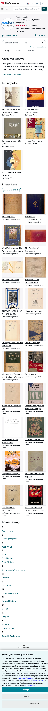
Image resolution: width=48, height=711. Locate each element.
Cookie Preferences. (25, 678)
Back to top (24, 647)
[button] (43, 42)
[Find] (44, 9)
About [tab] (18, 50)
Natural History (9, 601)
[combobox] (27, 9)
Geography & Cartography (14, 570)
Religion (5, 616)
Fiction (5, 554)
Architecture (7, 531)
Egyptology (7, 546)
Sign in (37, 4)
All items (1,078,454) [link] (11, 190)
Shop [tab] (7, 50)
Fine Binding (7, 558)
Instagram (6, 585)
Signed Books (8, 628)
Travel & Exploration (11, 636)
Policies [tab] (31, 50)
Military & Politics (10, 593)
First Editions (8, 562)
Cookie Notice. (37, 680)
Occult (5, 609)
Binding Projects (9, 538)
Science (5, 624)
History (5, 577)
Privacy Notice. (30, 685)
